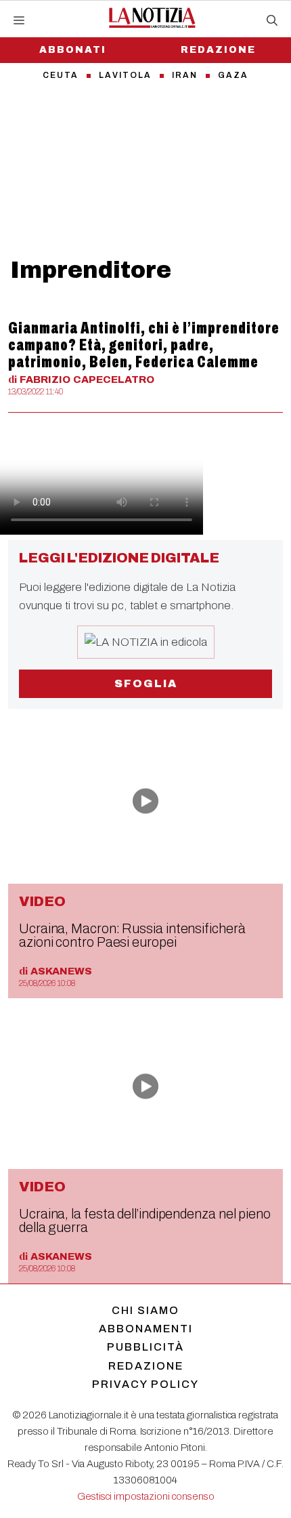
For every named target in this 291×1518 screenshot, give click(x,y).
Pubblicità (145, 1347)
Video (42, 901)
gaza (233, 75)
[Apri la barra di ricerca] (272, 21)
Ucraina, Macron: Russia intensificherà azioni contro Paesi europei (132, 935)
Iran (185, 75)
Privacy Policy (145, 1384)
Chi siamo (145, 1310)
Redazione (218, 50)
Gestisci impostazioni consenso (146, 1496)
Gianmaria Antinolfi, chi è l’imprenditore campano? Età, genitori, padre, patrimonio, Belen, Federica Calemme (143, 345)
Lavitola (125, 75)
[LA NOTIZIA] (152, 18)
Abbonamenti (146, 1328)
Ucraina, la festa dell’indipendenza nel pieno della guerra (145, 1220)
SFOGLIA (145, 683)
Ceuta (61, 75)
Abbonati (72, 50)
